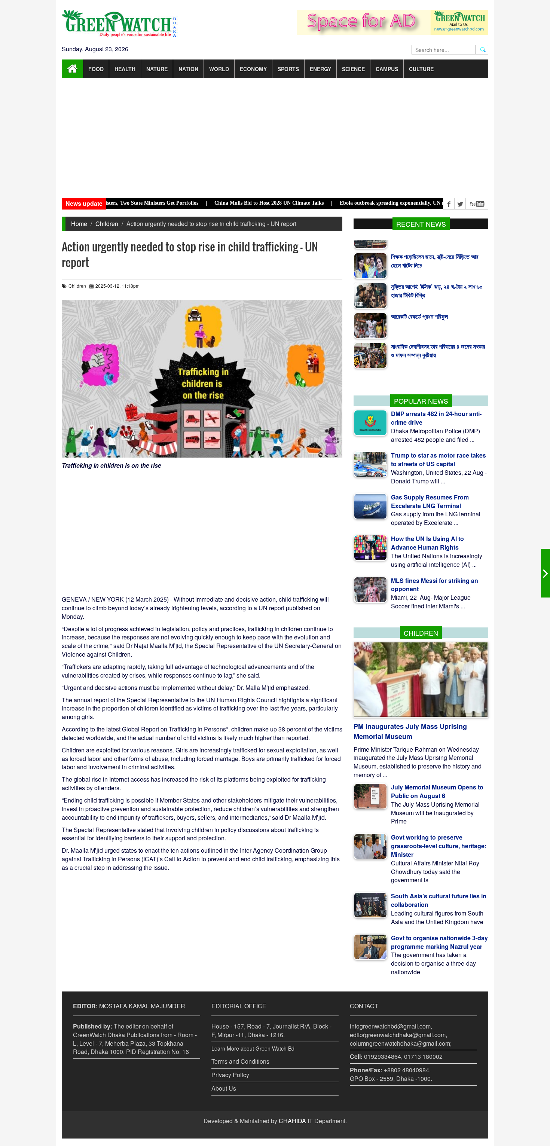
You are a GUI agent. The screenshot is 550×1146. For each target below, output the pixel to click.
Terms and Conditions (240, 1061)
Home (79, 223)
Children (106, 223)
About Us (223, 1088)
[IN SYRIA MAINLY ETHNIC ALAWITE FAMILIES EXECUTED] (545, 573)
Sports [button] (288, 69)
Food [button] (96, 69)
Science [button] (353, 69)
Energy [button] (320, 69)
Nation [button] (188, 69)
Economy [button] (253, 69)
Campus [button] (387, 69)
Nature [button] (157, 69)
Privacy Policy (230, 1074)
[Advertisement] (275, 138)
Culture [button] (421, 69)
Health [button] (124, 69)
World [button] (219, 69)
